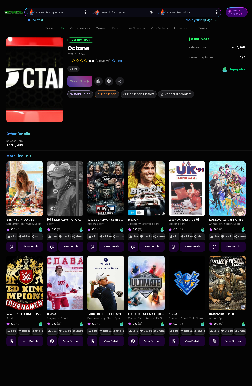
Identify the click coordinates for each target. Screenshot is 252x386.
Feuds (116, 28)
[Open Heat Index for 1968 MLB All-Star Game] (81, 229)
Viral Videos (159, 28)
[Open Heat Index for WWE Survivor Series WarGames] (122, 229)
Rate (118, 61)
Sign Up (237, 14)
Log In (236, 10)
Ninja (173, 314)
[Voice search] (86, 12)
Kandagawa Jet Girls (226, 219)
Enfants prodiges (20, 219)
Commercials (80, 28)
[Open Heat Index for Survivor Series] (243, 324)
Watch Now (78, 81)
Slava (51, 314)
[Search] (30, 12)
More (201, 28)
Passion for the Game (104, 314)
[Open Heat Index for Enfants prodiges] (40, 229)
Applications (183, 28)
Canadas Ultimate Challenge (151, 314)
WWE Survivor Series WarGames (112, 219)
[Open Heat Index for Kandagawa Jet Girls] (243, 229)
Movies (50, 28)
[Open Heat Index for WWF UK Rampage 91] (203, 229)
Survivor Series (221, 314)
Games (101, 28)
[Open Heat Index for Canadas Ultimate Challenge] (162, 324)
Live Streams (136, 28)
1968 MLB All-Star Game (65, 219)
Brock (133, 219)
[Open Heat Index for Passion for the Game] (122, 324)
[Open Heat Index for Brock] (162, 229)
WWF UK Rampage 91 (184, 219)
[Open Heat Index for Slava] (81, 324)
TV (62, 28)
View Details (30, 246)
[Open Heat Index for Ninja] (203, 324)
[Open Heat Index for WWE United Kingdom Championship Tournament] (40, 324)
